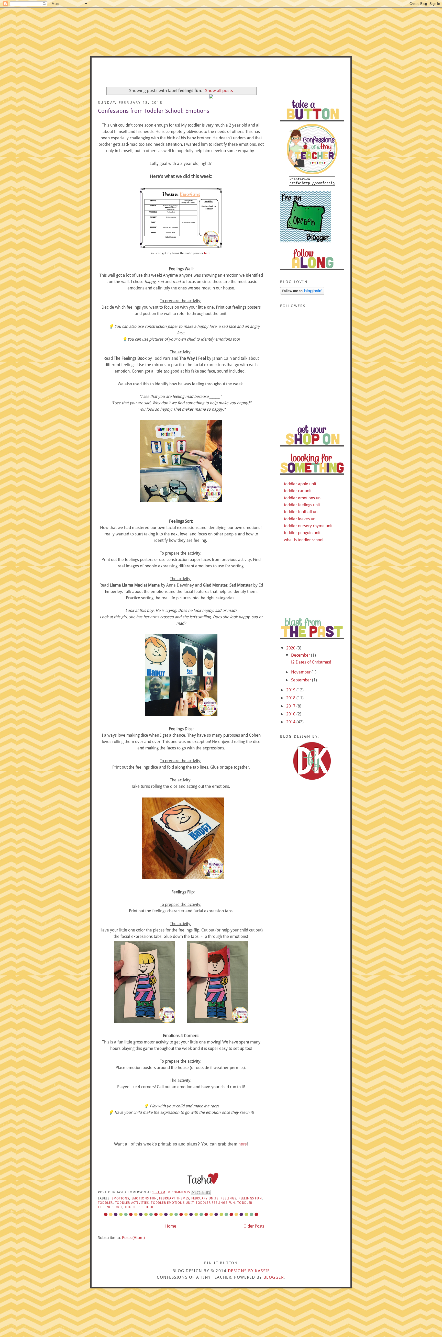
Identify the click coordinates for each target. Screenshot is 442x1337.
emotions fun (144, 1198)
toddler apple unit (300, 483)
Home (170, 1226)
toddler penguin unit (302, 532)
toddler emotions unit (172, 1203)
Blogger (273, 1277)
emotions (120, 1198)
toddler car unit (298, 490)
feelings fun (250, 1198)
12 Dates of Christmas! (310, 662)
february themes (174, 1198)
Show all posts (219, 90)
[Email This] (193, 1192)
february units (205, 1198)
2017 (291, 706)
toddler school (139, 1207)
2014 (291, 722)
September (301, 680)
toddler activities (132, 1203)
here (207, 253)
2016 (291, 714)
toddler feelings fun (215, 1203)
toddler (105, 1203)
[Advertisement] (312, 387)
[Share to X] (203, 1192)
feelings (228, 1198)
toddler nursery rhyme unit (308, 525)
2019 (291, 690)
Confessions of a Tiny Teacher (221, 74)
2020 (291, 648)
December (301, 655)
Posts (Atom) (133, 1237)
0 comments (179, 1192)
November (301, 672)
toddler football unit (302, 511)
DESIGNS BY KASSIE (249, 1270)
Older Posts (254, 1226)
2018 (291, 697)
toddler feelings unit (302, 504)
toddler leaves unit (301, 518)
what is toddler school (303, 539)
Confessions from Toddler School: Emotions (153, 111)
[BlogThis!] (198, 1192)
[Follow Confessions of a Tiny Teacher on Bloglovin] (302, 293)
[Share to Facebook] (208, 1192)
